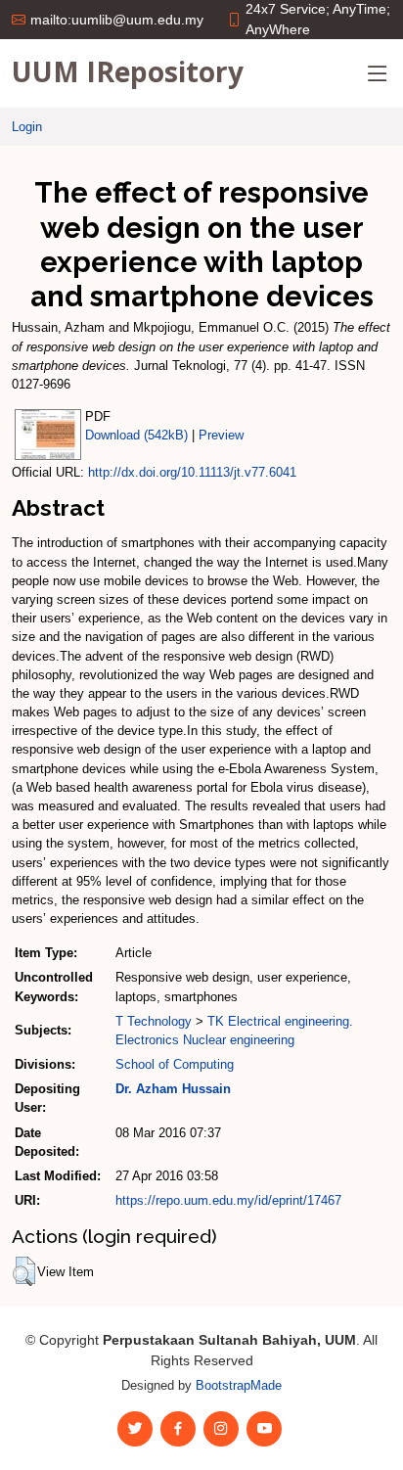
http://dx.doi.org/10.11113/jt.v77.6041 (192, 472)
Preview (221, 435)
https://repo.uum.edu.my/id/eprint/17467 (228, 1200)
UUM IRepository (128, 71)
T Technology (153, 1021)
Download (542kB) (136, 435)
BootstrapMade (239, 1385)
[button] (24, 1271)
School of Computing (174, 1064)
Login (27, 126)
